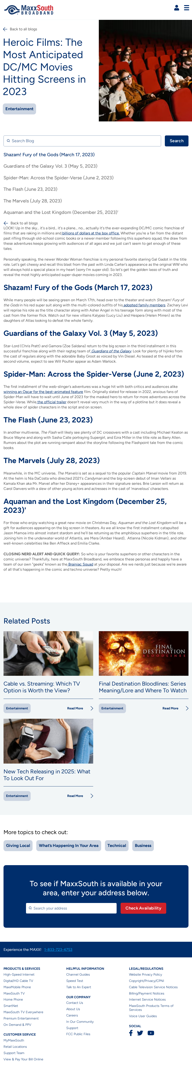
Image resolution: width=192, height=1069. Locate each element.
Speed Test (74, 981)
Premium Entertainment (21, 1018)
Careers (72, 1015)
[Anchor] (155, 287)
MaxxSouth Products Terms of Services (151, 1008)
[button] (176, 7)
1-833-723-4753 (58, 949)
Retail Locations (15, 1047)
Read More (75, 708)
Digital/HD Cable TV (18, 981)
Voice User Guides (143, 1016)
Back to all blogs (23, 29)
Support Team (14, 1053)
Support (72, 1028)
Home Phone (13, 1000)
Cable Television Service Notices (153, 987)
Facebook (131, 1033)
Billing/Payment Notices (146, 993)
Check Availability (143, 908)
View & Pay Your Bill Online (23, 1059)
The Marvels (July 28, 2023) (33, 201)
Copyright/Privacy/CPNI (146, 981)
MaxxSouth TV (14, 993)
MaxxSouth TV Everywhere (23, 1012)
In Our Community (80, 1022)
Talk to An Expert (78, 987)
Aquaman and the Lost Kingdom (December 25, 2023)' (61, 212)
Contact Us (74, 1003)
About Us (73, 1009)
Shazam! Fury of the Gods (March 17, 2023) (49, 154)
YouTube (151, 1033)
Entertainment (19, 108)
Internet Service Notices (147, 1000)
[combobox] (71, 908)
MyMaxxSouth (14, 1040)
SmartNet (11, 1006)
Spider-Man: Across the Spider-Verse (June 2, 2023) (59, 178)
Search (177, 140)
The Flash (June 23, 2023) (30, 189)
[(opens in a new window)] (61, 233)
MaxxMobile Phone (17, 987)
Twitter (140, 1033)
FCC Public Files (78, 1034)
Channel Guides (78, 975)
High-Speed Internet (19, 975)
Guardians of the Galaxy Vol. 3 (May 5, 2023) (50, 166)
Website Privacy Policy (145, 975)
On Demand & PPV (17, 1025)
